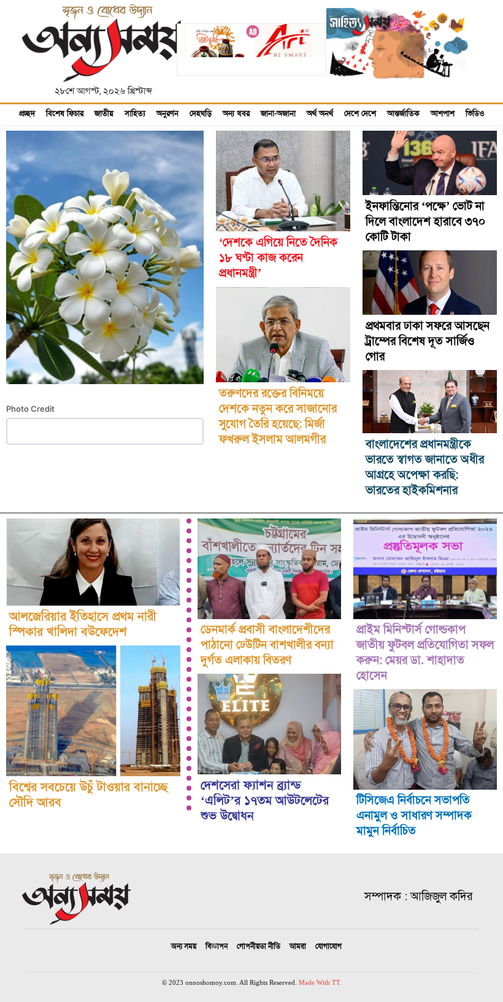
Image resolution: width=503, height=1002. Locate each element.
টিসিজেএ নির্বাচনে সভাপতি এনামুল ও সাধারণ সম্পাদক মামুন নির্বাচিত (414, 815)
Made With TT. (320, 982)
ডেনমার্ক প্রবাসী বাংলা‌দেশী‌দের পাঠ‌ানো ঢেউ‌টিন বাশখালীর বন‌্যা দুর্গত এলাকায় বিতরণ (267, 644)
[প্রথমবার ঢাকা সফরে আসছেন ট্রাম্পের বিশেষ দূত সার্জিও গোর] (430, 282)
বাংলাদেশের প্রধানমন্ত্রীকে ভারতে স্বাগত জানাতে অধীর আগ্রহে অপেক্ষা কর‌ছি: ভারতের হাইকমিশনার (425, 467)
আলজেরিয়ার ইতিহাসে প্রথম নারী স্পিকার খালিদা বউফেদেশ (82, 624)
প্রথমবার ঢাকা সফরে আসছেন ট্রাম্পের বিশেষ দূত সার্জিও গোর (428, 340)
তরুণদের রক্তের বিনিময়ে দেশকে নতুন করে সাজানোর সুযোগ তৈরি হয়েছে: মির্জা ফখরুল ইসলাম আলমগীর (278, 416)
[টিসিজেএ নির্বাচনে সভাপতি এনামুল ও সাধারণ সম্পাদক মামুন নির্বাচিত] (425, 739)
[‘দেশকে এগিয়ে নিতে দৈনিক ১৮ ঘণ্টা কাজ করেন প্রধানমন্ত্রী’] (283, 181)
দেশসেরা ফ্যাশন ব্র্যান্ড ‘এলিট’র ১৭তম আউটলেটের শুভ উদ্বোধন (265, 800)
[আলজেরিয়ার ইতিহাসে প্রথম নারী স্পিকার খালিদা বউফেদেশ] (93, 562)
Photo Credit (30, 409)
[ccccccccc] (251, 67)
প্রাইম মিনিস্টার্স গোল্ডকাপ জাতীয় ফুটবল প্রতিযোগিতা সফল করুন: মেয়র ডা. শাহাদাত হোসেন (425, 652)
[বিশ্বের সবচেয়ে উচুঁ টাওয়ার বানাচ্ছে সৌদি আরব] (93, 711)
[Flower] (105, 394)
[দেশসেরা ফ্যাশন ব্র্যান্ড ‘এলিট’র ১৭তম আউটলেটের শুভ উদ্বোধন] (269, 724)
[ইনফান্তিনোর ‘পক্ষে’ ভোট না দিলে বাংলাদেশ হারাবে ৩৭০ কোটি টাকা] (430, 163)
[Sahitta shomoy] (399, 89)
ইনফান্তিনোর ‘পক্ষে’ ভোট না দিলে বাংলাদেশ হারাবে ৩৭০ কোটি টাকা (425, 221)
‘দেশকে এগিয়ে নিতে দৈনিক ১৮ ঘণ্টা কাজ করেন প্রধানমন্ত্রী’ (278, 257)
